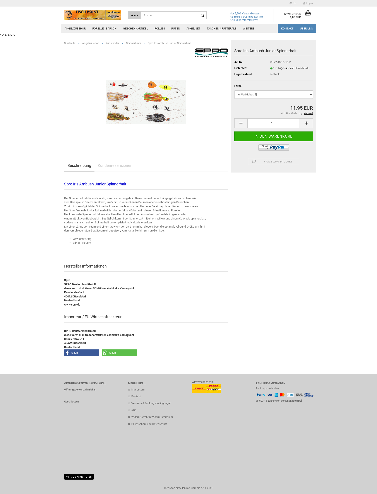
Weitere (248, 28)
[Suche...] (202, 15)
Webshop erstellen (175, 488)
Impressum (138, 389)
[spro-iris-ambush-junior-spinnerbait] (146, 97)
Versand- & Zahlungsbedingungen (151, 403)
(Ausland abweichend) (296, 68)
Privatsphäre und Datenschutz (149, 424)
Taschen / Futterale (221, 28)
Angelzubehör (75, 28)
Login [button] (309, 3)
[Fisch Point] (93, 15)
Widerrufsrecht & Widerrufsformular (152, 417)
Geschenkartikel (135, 28)
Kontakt (287, 28)
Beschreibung (79, 165)
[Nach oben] (365, 487)
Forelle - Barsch (104, 28)
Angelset (193, 28)
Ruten (175, 28)
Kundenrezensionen (115, 165)
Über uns (306, 28)
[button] (292, 3)
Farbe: (238, 86)
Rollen (159, 28)
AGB (133, 410)
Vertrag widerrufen (79, 476)
